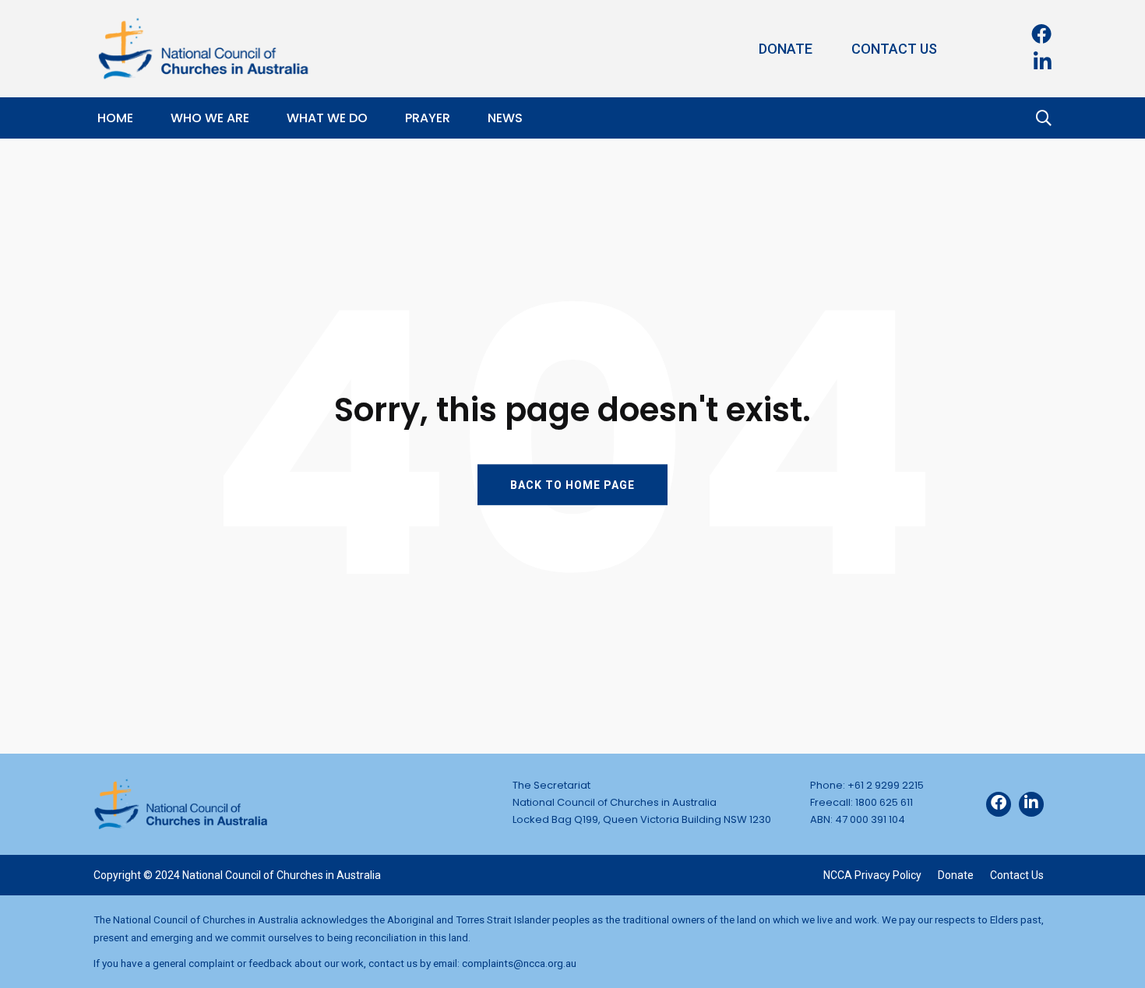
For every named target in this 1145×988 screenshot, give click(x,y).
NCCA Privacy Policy (872, 875)
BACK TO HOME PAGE (572, 484)
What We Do (327, 118)
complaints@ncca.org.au (519, 963)
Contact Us (894, 48)
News (505, 118)
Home (115, 118)
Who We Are (210, 118)
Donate (785, 48)
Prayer (427, 118)
